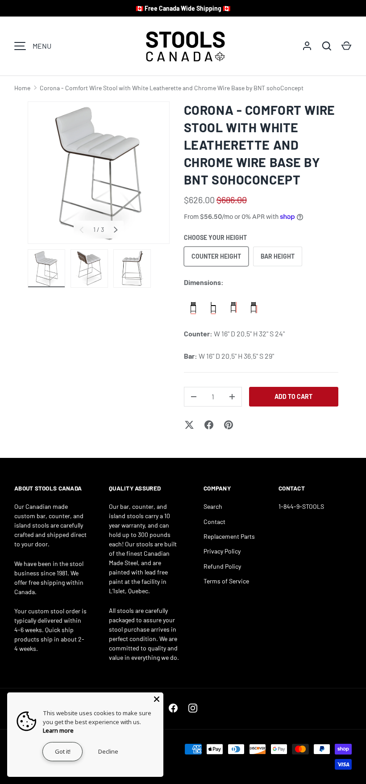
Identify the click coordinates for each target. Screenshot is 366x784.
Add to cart (293, 396)
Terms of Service (226, 581)
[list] (99, 172)
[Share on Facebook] (209, 425)
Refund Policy (222, 566)
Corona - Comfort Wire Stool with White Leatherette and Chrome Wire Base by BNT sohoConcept (172, 88)
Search (213, 506)
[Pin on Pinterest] (228, 425)
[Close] (156, 699)
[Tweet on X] (189, 425)
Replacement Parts (229, 536)
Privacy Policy (222, 551)
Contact (214, 521)
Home (22, 88)
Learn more (58, 730)
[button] (346, 46)
